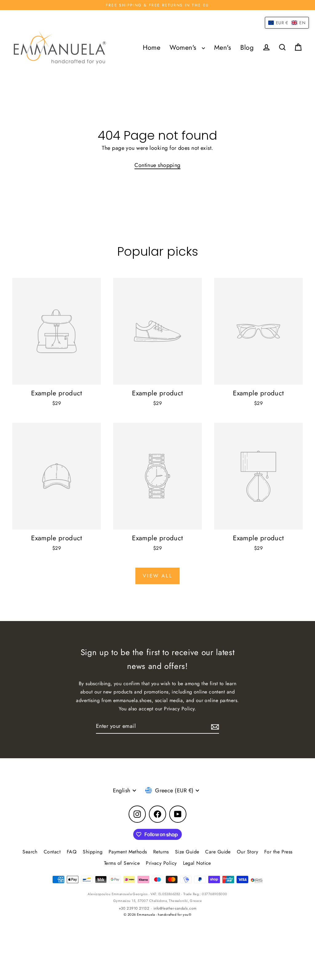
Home (152, 47)
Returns (161, 851)
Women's (184, 47)
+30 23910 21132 (134, 908)
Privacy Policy (161, 863)
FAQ (72, 851)
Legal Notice (197, 863)
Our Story (247, 851)
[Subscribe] (214, 726)
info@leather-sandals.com (175, 908)
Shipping (92, 851)
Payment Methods (128, 851)
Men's (222, 47)
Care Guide (218, 851)
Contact (52, 851)
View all (157, 575)
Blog (247, 47)
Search (30, 851)
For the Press (278, 851)
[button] (287, 22)
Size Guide (187, 851)
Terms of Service (122, 863)
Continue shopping (157, 165)
